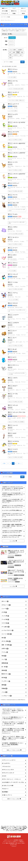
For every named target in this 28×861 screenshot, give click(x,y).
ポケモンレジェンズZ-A (8, 769)
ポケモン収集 (6, 641)
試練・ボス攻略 (6, 644)
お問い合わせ (18, 843)
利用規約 (21, 840)
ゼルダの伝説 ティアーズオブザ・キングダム (13, 782)
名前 (10, 57)
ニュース (5, 608)
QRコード (23, 8)
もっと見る (12, 540)
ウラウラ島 (5, 623)
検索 (25, 17)
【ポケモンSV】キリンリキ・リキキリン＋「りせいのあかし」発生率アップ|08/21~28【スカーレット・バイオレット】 (12, 711)
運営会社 (21, 841)
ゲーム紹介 (5, 626)
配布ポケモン (14, 10)
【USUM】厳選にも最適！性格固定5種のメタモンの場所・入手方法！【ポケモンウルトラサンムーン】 (12, 526)
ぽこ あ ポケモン (6, 763)
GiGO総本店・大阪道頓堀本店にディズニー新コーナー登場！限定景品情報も (12, 744)
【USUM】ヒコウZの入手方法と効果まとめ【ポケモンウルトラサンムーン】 (12, 536)
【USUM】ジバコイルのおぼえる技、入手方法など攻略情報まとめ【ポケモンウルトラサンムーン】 (12, 501)
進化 (3, 637)
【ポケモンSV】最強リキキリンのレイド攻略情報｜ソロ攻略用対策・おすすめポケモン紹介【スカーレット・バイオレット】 (13, 731)
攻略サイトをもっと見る (13, 798)
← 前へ (4, 463)
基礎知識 (4, 663)
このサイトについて (8, 840)
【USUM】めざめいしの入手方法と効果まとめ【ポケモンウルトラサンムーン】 (12, 520)
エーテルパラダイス (7, 630)
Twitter (23, 843)
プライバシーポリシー (7, 841)
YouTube (12, 844)
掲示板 (23, 13)
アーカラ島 (5, 619)
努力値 (4, 677)
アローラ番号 (12, 49)
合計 (21, 55)
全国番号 (20, 49)
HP (10, 52)
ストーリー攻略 (6, 634)
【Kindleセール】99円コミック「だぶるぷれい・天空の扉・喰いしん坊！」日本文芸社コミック (13, 723)
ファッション (23, 10)
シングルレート (6, 695)
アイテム (4, 652)
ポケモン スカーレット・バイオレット (11, 779)
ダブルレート (6, 605)
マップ (14, 8)
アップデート (6, 681)
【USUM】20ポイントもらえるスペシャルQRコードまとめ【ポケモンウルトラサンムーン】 (12, 515)
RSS (16, 844)
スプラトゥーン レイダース (8, 760)
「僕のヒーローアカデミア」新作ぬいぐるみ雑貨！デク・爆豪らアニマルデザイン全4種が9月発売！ (13, 738)
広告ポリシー (16, 841)
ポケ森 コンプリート (7, 795)
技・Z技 (4, 666)
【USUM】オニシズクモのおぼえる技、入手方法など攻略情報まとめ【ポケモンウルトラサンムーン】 (12, 494)
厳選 (4, 684)
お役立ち (5, 648)
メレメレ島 (5, 615)
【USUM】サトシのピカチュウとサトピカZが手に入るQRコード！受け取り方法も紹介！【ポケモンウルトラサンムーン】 (12, 488)
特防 (10, 55)
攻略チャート (4, 8)
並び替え (5, 49)
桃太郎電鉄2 (5, 791)
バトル (4, 692)
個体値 (4, 670)
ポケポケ (4, 776)
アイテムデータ (4, 13)
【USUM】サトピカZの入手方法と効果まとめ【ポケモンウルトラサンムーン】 (12, 531)
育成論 (14, 13)
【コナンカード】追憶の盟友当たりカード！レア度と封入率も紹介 (13, 718)
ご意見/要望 (15, 840)
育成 (4, 655)
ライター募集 (5, 843)
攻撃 (14, 52)
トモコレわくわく (6, 766)
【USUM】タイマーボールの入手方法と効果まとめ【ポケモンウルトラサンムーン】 (12, 506)
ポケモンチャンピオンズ (8, 772)
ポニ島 (4, 612)
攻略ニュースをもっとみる (13, 750)
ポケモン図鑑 (4, 10)
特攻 (22, 52)
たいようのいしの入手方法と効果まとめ (12, 510)
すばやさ (15, 55)
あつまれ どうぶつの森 (7, 785)
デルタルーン (5, 788)
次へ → (20, 463)
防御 (18, 52)
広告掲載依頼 (11, 843)
